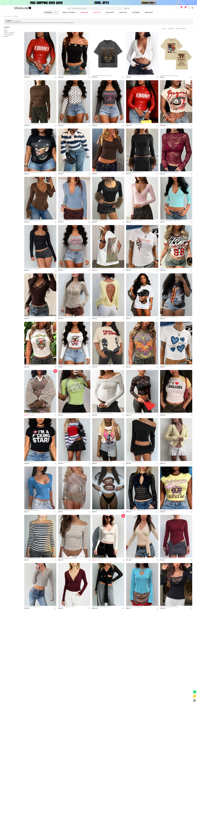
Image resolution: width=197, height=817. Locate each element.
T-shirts (5, 29)
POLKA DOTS (110, 12)
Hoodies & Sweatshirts (9, 32)
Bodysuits (6, 36)
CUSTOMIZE (135, 12)
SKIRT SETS (123, 12)
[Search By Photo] (125, 8)
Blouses (6, 31)
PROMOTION (84, 12)
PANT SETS (97, 12)
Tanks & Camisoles (8, 34)
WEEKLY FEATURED (69, 12)
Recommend (183, 28)
